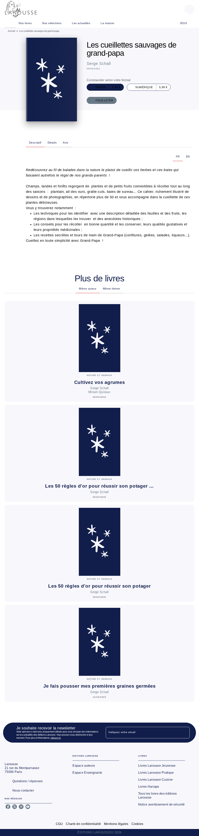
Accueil (11, 31)
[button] (105, 87)
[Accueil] (21, 9)
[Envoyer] (185, 732)
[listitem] (8, 806)
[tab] (10, 23)
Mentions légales (116, 824)
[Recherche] (189, 9)
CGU (59, 824)
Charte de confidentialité (83, 824)
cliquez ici (56, 738)
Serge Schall (99, 63)
